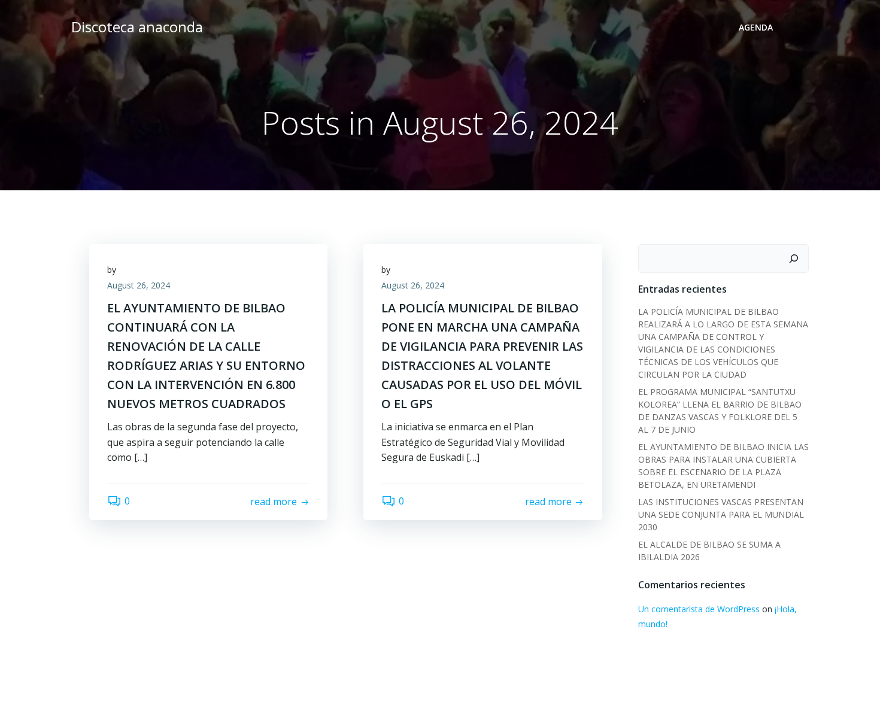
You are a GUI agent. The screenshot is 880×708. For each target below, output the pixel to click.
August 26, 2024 (138, 285)
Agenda (756, 27)
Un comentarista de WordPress (699, 609)
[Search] (793, 258)
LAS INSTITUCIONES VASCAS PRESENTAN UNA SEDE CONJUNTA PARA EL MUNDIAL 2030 (721, 514)
